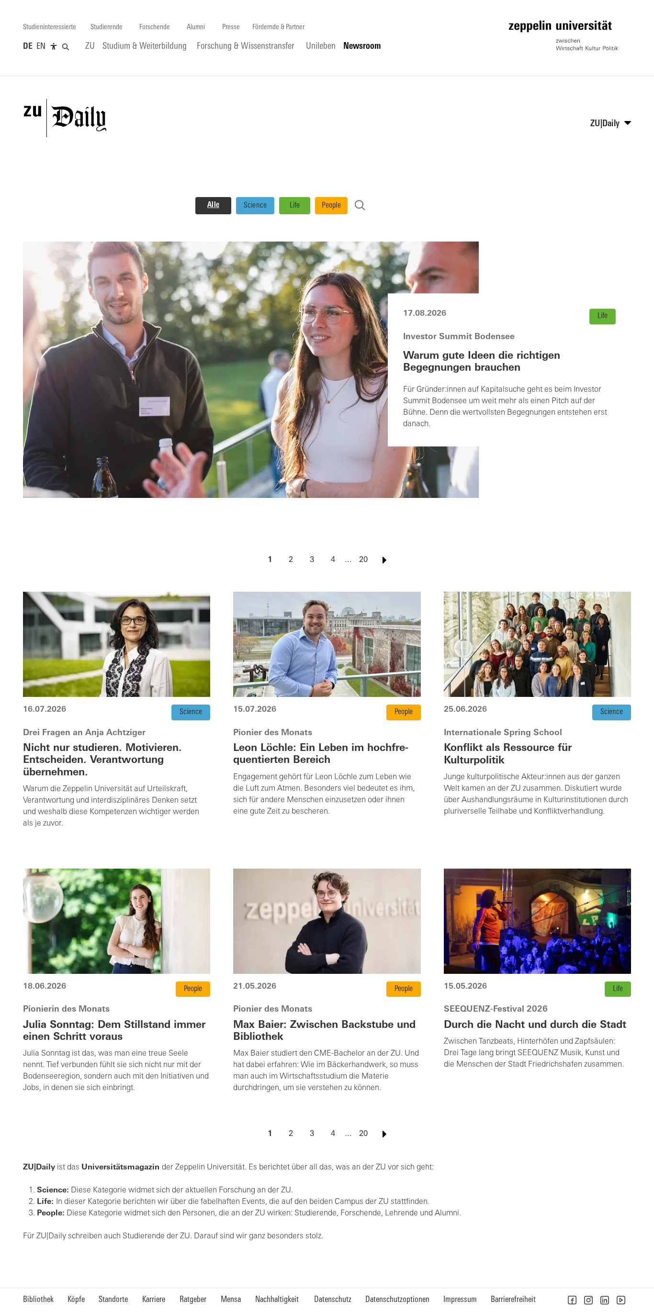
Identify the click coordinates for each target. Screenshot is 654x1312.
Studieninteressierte (49, 27)
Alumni (196, 27)
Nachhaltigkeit (277, 1300)
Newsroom (362, 46)
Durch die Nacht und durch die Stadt (535, 1025)
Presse (231, 27)
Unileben (321, 46)
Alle (213, 205)
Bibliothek (38, 1300)
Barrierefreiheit (513, 1300)
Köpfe (76, 1300)
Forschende (154, 27)
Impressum (460, 1300)
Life (295, 205)
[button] (572, 1300)
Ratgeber (193, 1300)
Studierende (106, 27)
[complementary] (53, 47)
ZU (90, 46)
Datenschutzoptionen (397, 1300)
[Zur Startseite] (563, 35)
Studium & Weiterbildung (144, 46)
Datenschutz (332, 1300)
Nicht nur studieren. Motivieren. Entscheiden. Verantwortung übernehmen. (102, 760)
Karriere (153, 1300)
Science (255, 205)
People (331, 205)
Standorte (113, 1300)
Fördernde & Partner (278, 27)
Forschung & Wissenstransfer (245, 46)
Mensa (231, 1300)
